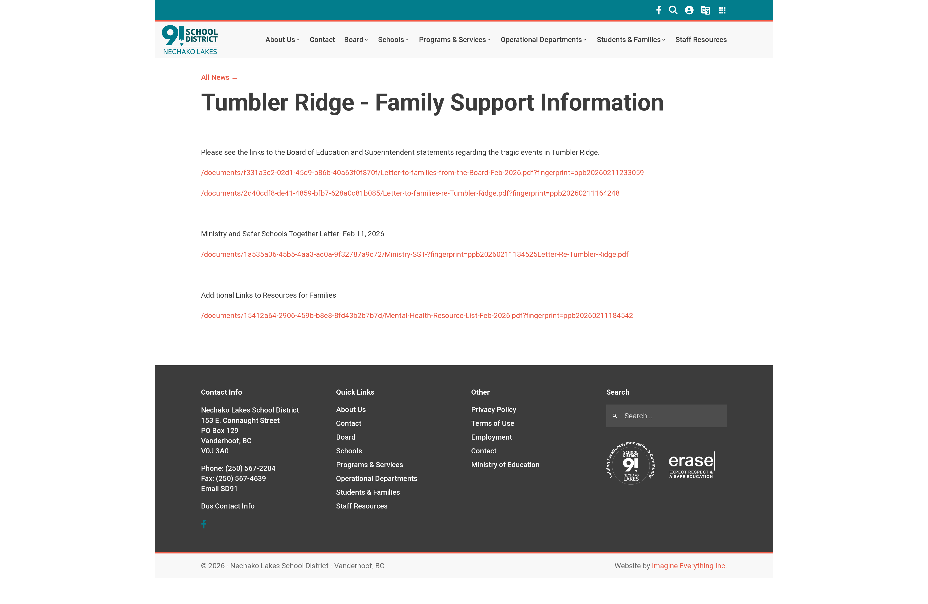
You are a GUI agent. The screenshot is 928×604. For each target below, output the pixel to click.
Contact (322, 39)
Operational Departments (541, 39)
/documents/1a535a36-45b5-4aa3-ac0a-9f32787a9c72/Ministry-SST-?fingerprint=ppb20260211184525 (369, 254)
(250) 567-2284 (250, 468)
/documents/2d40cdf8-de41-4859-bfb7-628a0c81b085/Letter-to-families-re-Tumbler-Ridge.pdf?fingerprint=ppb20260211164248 (410, 193)
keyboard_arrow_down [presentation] (298, 40)
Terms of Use (492, 423)
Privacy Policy (493, 409)
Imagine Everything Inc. (689, 565)
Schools (391, 39)
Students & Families (629, 39)
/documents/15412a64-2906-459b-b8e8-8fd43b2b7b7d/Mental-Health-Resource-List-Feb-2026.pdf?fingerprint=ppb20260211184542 (417, 315)
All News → (219, 77)
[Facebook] (659, 10)
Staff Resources (701, 39)
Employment (491, 437)
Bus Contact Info (228, 506)
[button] (673, 10)
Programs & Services (452, 39)
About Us (280, 39)
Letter (547, 254)
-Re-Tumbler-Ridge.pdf (593, 254)
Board (353, 39)
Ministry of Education (505, 464)
